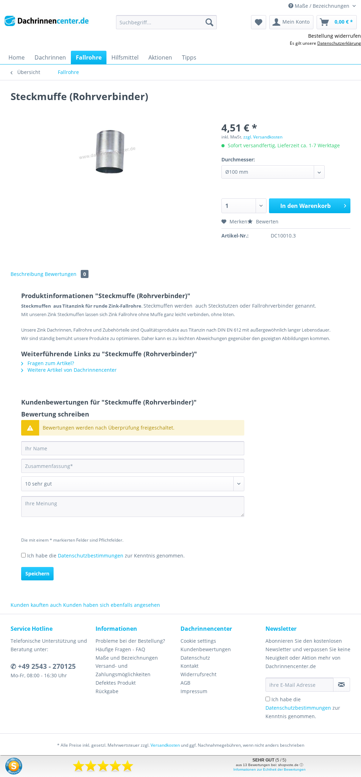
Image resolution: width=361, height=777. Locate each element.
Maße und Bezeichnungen (127, 657)
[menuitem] (166, 25)
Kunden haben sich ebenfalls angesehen (111, 605)
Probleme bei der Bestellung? (130, 640)
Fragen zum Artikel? (50, 363)
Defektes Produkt (116, 682)
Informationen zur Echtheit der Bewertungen (269, 769)
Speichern (37, 573)
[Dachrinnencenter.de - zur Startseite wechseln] (47, 24)
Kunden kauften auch (36, 605)
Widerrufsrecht (198, 674)
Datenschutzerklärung (339, 43)
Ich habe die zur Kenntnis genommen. (106, 555)
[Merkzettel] (258, 22)
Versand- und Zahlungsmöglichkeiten (123, 670)
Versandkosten (165, 745)
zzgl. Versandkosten (262, 137)
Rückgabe (107, 691)
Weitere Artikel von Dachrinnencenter (71, 369)
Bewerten (267, 221)
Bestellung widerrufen (334, 35)
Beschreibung (27, 274)
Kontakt (189, 665)
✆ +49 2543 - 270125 (43, 666)
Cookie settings (198, 640)
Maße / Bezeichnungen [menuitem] (322, 5)
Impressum (193, 691)
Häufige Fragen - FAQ (120, 649)
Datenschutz (195, 657)
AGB (185, 682)
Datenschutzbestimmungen (90, 555)
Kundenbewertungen (205, 649)
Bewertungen (65, 274)
